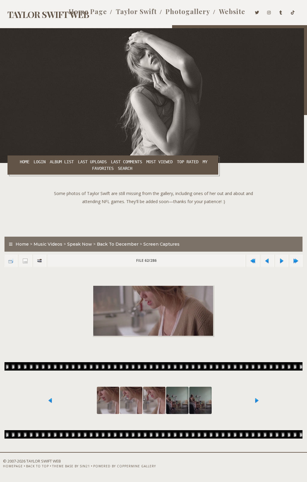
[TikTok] (293, 11)
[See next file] (281, 260)
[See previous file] (267, 260)
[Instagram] (269, 11)
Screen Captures (161, 244)
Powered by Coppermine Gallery (124, 466)
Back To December (118, 244)
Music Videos (48, 244)
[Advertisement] (153, 219)
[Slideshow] (39, 260)
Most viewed (159, 161)
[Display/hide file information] (25, 260)
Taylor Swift (136, 11)
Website (232, 11)
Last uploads (92, 161)
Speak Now (79, 244)
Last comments (126, 161)
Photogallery (187, 11)
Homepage (13, 466)
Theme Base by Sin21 (71, 466)
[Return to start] (253, 260)
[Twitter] (257, 11)
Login (40, 161)
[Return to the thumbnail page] (11, 260)
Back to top (37, 466)
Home (24, 161)
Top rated (187, 161)
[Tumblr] (281, 11)
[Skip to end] (296, 260)
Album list (62, 161)
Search (125, 168)
